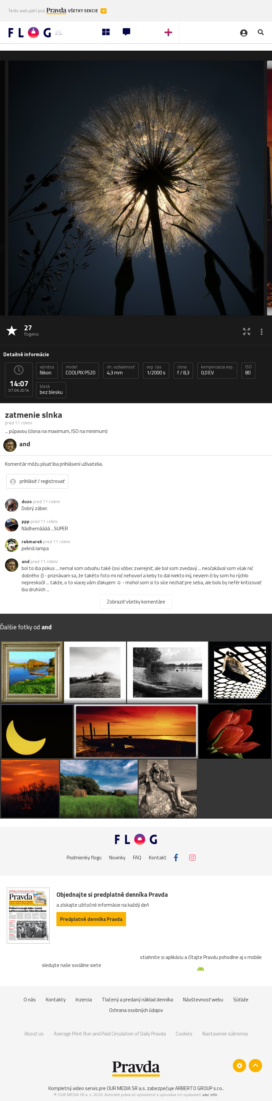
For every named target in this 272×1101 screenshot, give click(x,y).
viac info (209, 1094)
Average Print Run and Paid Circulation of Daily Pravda (110, 1033)
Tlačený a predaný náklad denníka (137, 999)
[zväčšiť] (246, 331)
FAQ (137, 857)
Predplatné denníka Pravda (91, 919)
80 (248, 370)
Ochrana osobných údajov (136, 1010)
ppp (26, 521)
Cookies (184, 1033)
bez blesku (51, 389)
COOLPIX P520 (80, 370)
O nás (30, 999)
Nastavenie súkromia (225, 1033)
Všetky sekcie (83, 11)
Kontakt (158, 857)
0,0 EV (217, 370)
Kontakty (56, 999)
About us (34, 1033)
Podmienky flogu (84, 857)
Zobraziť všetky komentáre (136, 601)
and (26, 561)
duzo (27, 501)
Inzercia (84, 999)
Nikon (47, 370)
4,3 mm (121, 370)
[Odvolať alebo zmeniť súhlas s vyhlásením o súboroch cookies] (239, 1065)
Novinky (117, 857)
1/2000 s (156, 370)
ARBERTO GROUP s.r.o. (199, 1088)
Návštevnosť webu (203, 999)
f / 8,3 (183, 370)
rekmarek (32, 541)
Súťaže (240, 999)
